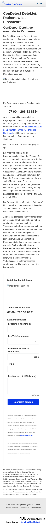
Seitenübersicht (12, 508)
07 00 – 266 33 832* (23, 111)
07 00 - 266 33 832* (20, 312)
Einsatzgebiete (27, 505)
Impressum (24, 508)
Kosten (37, 505)
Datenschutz (36, 508)
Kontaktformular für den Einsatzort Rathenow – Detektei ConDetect (22, 130)
